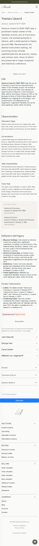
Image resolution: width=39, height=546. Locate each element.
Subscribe (19, 400)
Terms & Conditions (19, 525)
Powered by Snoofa (19, 533)
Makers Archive (13, 12)
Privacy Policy (19, 528)
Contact (4, 512)
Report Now (20, 314)
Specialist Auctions (9, 435)
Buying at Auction (8, 450)
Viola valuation (7, 472)
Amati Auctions (7, 428)
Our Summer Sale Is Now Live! (19, 2)
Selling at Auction (8, 483)
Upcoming (5, 431)
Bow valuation (7, 479)
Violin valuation (7, 468)
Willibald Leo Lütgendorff (20, 355)
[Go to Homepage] (6, 6)
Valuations (5, 490)
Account (5, 509)
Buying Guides (7, 453)
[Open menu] (37, 6)
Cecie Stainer (20, 349)
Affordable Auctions (9, 439)
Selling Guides (7, 487)
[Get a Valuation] (34, 541)
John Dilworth (20, 337)
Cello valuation (7, 475)
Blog (3, 505)
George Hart (20, 343)
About (4, 501)
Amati (3, 12)
